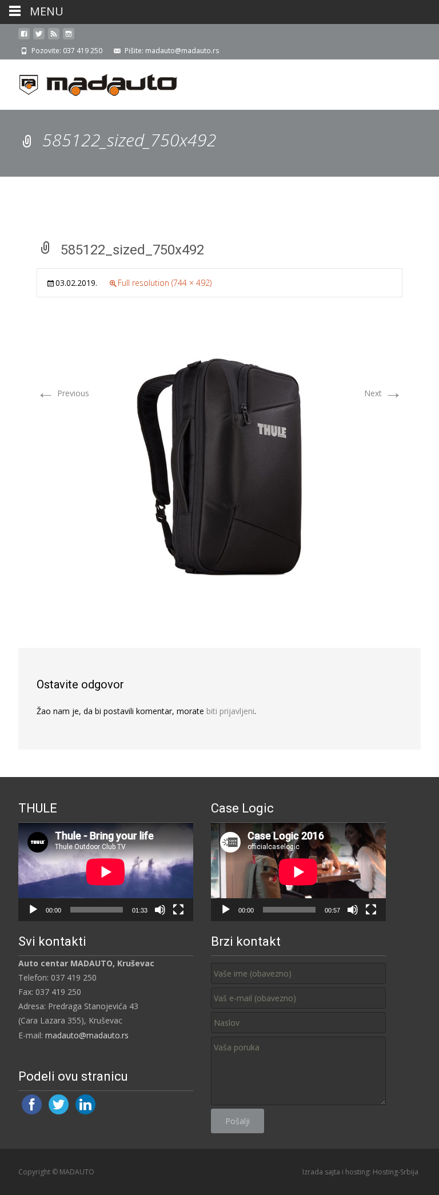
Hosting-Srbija (395, 1172)
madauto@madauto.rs (87, 1035)
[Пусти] (33, 909)
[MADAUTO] (89, 82)
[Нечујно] (160, 909)
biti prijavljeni (230, 711)
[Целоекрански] (178, 909)
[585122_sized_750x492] (219, 466)
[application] (105, 872)
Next (383, 393)
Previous (63, 393)
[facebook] (24, 38)
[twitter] (39, 38)
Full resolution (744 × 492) (164, 282)
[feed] (53, 38)
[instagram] (68, 38)
